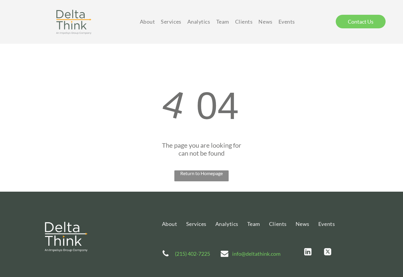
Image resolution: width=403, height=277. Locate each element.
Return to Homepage (201, 173)
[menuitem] (147, 22)
